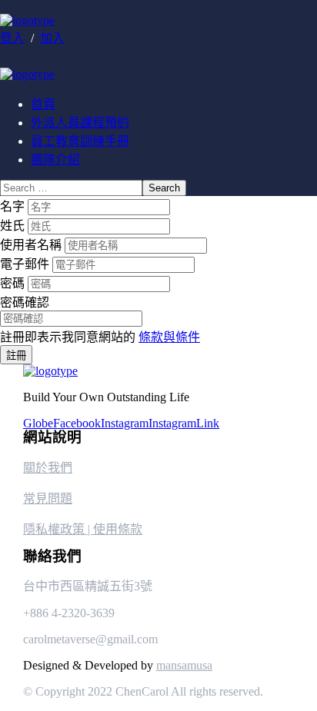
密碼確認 (24, 302)
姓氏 (14, 225)
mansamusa (184, 665)
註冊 (16, 355)
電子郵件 (26, 264)
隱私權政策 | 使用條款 (82, 529)
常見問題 (47, 498)
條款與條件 (169, 337)
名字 (14, 206)
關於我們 (47, 467)
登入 (12, 38)
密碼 (14, 283)
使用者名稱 (32, 244)
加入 (52, 38)
